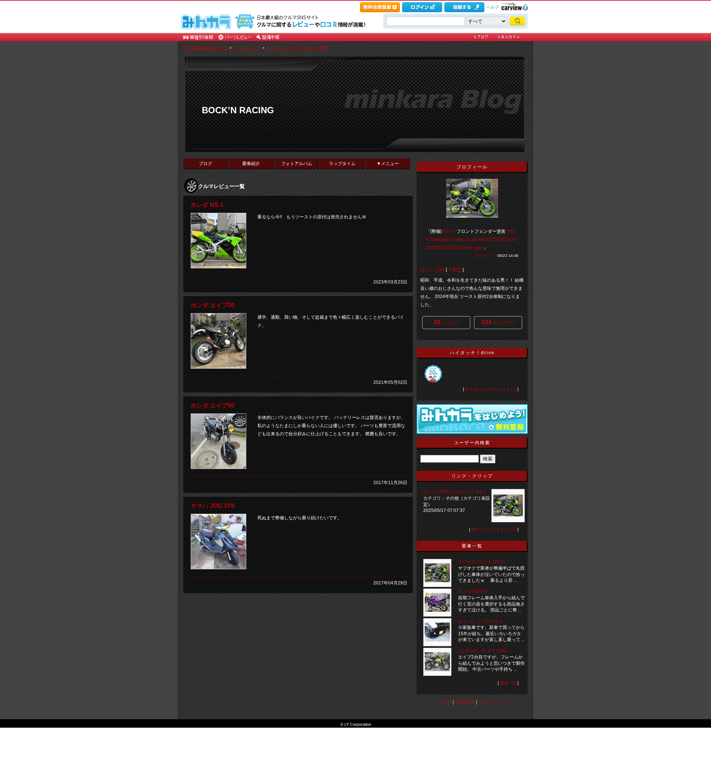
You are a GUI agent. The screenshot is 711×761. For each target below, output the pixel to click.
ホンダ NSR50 (472, 591)
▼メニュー (388, 163)
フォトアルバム (296, 163)
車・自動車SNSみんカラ (205, 48)
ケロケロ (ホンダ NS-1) (481, 561)
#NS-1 (449, 231)
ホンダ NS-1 (207, 205)
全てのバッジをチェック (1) (490, 389)
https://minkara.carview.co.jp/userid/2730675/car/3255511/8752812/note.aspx (471, 239)
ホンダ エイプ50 (212, 305)
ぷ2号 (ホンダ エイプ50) (482, 650)
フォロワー (498, 322)
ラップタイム (342, 163)
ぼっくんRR (432, 269)
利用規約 (465, 702)
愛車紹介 (251, 163)
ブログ (205, 163)
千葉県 (454, 269)
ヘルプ (493, 7)
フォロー (446, 322)
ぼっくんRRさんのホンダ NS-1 (454, 492)
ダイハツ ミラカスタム (481, 621)
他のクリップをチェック (493, 529)
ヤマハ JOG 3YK (213, 506)
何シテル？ (484, 256)
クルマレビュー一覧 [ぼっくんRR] (297, 48)
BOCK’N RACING (238, 110)
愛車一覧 (508, 683)
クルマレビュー (247, 48)
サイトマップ (493, 702)
